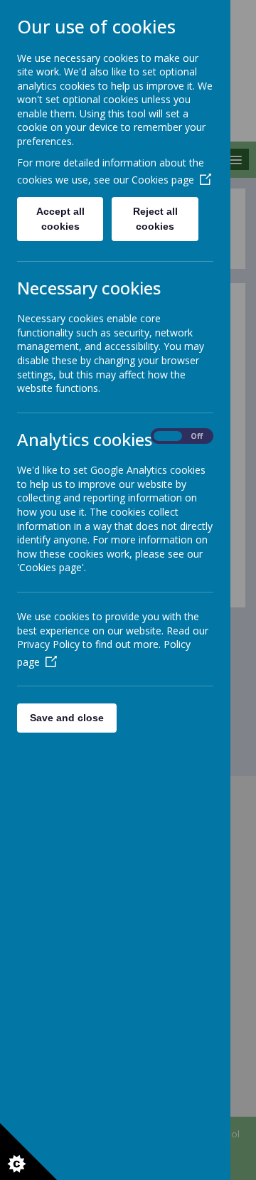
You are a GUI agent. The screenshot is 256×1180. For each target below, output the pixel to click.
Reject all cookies (155, 219)
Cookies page (163, 179)
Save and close (67, 717)
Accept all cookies (60, 219)
